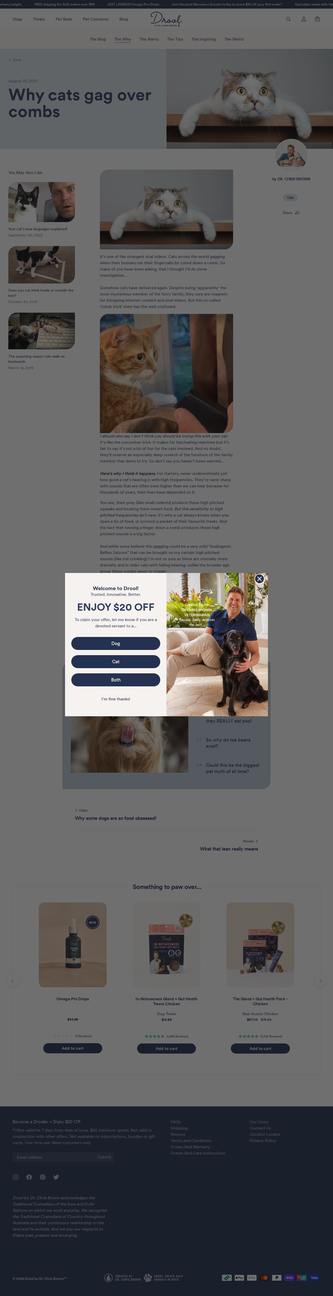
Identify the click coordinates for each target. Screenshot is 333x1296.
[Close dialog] (259, 578)
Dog (115, 643)
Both (116, 679)
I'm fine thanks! (115, 699)
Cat (115, 661)
